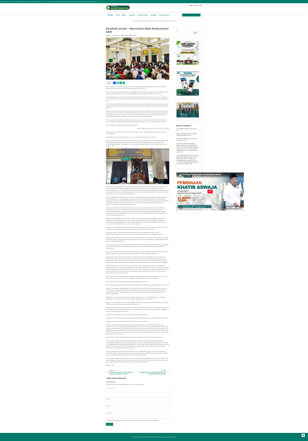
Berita (146, 21)
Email (108, 406)
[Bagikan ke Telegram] (124, 83)
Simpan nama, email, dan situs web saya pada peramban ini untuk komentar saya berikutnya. (133, 420)
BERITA (124, 15)
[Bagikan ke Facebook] (114, 83)
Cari (177, 30)
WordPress (144, 437)
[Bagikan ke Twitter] (117, 83)
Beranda (141, 21)
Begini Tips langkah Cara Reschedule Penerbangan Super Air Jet (186, 134)
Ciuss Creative (172, 437)
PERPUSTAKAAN (142, 15)
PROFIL (118, 15)
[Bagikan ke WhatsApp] (120, 83)
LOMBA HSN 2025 (164, 15)
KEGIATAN (132, 15)
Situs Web (108, 413)
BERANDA (110, 15)
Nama (108, 399)
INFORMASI (153, 15)
